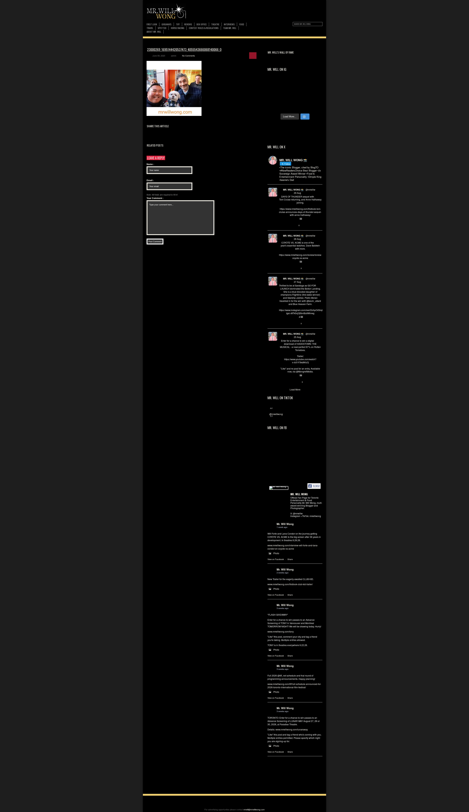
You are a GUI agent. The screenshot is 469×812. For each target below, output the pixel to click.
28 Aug (297, 238)
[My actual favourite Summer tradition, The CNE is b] (274, 106)
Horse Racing (177, 28)
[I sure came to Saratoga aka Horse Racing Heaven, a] (288, 91)
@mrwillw (310, 189)
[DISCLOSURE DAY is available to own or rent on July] (301, 83)
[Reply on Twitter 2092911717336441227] (281, 324)
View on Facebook (275, 559)
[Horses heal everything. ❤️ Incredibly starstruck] (288, 83)
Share (290, 559)
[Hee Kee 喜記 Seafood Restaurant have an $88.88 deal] (315, 83)
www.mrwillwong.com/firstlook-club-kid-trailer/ (290, 584)
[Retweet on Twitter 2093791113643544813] (287, 226)
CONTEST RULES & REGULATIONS (204, 28)
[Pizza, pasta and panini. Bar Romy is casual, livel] (301, 106)
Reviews (188, 24)
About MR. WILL (154, 31)
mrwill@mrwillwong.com (254, 809)
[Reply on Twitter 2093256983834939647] (281, 268)
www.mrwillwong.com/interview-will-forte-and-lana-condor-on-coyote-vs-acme (292, 547)
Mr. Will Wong (285, 524)
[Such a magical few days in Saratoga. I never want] (274, 91)
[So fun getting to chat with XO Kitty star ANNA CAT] (288, 106)
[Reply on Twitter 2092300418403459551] (281, 382)
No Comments (188, 55)
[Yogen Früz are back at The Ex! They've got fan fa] (315, 91)
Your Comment (155, 198)
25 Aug (297, 337)
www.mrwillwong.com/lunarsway (292, 729)
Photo (276, 553)
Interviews (229, 24)
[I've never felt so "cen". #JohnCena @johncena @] (274, 83)
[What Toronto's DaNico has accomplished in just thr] (301, 99)
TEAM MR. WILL (229, 28)
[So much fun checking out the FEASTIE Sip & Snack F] (315, 99)
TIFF (178, 24)
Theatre (215, 24)
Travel (150, 28)
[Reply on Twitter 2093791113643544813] (281, 226)
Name (150, 164)
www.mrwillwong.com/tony (280, 631)
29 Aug (297, 192)
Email (150, 180)
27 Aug (297, 281)
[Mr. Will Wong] (278, 488)
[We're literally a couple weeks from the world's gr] (274, 99)
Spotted (162, 28)
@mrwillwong (276, 414)
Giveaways (166, 24)
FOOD (241, 24)
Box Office (202, 24)
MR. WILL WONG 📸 (293, 189)
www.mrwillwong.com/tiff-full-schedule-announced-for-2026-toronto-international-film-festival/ (294, 685)
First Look (152, 24)
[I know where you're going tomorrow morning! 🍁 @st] (301, 91)
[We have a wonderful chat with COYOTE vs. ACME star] (315, 106)
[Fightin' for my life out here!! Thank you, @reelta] (288, 99)
